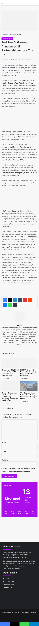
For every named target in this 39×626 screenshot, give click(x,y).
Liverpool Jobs (8, 585)
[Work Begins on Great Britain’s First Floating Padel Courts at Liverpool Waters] (29, 386)
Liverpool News (15, 34)
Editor (5, 59)
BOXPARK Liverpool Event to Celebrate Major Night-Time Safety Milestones (28, 373)
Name (4, 443)
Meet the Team (9, 581)
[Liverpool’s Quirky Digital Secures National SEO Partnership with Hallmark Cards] (10, 363)
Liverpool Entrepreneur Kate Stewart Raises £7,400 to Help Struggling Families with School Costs (10, 396)
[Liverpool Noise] (8, 3)
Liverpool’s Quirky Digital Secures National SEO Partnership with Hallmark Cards (10, 373)
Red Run (5, 65)
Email (4, 451)
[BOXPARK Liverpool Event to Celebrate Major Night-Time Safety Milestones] (29, 363)
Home (5, 34)
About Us (6, 578)
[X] (10, 300)
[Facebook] (5, 300)
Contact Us (7, 588)
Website (5, 460)
